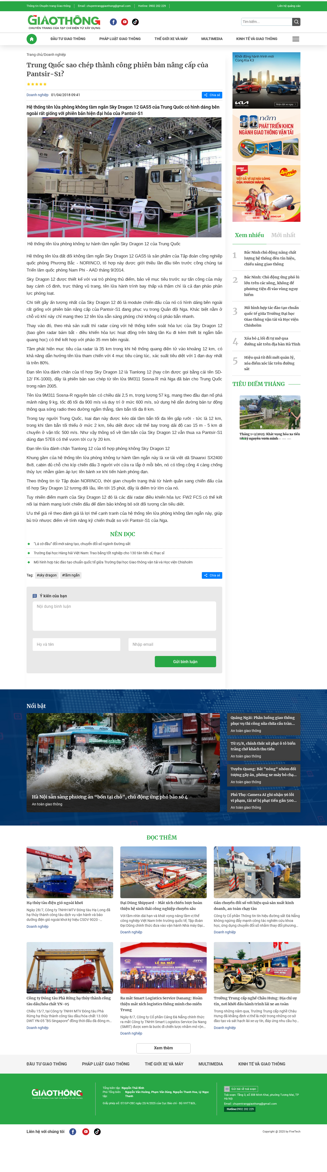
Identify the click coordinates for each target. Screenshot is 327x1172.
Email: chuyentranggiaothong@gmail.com (104, 6)
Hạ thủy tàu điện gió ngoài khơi (55, 902)
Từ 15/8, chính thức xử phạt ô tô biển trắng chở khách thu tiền (263, 746)
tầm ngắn (72, 575)
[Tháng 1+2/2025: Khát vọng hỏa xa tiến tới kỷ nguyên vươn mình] (270, 412)
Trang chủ (34, 55)
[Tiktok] (135, 22)
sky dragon (48, 575)
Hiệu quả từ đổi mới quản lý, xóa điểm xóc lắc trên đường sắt (269, 363)
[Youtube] (124, 22)
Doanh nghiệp (55, 55)
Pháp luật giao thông (106, 1064)
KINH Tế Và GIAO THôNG (256, 39)
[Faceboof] (72, 1131)
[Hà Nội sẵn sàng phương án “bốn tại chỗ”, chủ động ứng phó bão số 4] (123, 762)
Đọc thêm (162, 837)
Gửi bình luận (185, 661)
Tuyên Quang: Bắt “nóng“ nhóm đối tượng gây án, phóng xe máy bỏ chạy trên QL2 (263, 772)
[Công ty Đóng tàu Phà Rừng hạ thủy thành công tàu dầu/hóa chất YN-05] (70, 968)
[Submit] (296, 22)
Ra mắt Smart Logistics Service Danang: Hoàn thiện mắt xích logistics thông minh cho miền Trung (161, 1004)
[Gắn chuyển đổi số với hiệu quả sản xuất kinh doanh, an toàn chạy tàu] (257, 872)
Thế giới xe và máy (164, 1064)
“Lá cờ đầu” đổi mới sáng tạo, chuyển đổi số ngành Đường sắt (82, 544)
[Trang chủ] (32, 39)
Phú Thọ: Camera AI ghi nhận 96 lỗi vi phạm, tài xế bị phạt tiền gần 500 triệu (262, 798)
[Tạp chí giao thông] (64, 22)
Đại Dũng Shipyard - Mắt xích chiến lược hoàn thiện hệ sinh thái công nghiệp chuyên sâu (161, 905)
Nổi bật (36, 706)
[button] (244, 439)
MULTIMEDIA (212, 39)
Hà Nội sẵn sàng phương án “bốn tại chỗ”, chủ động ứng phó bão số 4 (110, 797)
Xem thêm (163, 1048)
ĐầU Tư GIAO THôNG (68, 39)
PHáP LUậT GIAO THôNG (120, 39)
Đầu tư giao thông (47, 1064)
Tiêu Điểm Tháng (258, 384)
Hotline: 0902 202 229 (152, 6)
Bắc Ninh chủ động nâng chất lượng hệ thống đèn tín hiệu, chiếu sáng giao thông (270, 258)
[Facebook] (113, 22)
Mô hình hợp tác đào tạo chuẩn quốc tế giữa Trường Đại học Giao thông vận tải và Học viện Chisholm (113, 562)
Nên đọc (122, 534)
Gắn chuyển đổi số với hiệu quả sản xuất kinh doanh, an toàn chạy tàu (254, 905)
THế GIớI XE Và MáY (171, 39)
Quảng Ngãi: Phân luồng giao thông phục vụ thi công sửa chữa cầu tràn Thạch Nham (263, 721)
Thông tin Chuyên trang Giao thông (49, 6)
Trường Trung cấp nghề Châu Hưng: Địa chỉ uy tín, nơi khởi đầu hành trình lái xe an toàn (255, 1001)
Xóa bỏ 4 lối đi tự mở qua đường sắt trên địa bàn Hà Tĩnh (272, 341)
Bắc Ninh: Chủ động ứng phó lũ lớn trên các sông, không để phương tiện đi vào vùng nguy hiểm (271, 286)
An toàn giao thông (47, 804)
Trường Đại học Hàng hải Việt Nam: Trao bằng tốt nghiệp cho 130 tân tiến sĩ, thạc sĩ (99, 553)
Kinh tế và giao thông (261, 1064)
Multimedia (210, 1064)
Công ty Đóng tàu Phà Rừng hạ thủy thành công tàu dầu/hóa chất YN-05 (69, 1001)
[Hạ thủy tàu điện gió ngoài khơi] (70, 872)
